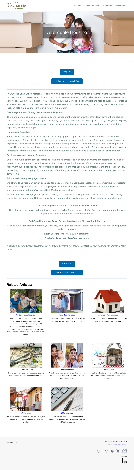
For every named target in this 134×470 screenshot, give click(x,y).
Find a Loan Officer (92, 5)
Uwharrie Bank (120, 5)
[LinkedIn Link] (112, 451)
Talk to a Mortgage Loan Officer (67, 81)
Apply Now (67, 72)
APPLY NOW (67, 264)
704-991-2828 (108, 444)
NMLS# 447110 (10, 451)
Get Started (78, 5)
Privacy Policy (12, 442)
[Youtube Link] (118, 451)
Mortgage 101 (107, 5)
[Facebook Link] (99, 451)
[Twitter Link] (106, 451)
